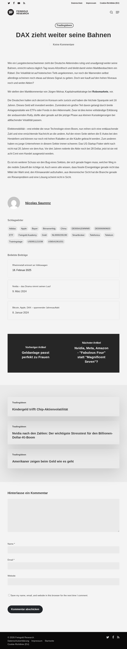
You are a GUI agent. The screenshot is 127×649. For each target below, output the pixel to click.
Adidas (12, 228)
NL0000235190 (59, 235)
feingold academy (28, 235)
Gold (44, 235)
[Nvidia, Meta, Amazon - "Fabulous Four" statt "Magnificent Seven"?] (91, 353)
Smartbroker (78, 235)
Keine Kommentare (63, 44)
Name (11, 544)
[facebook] (14, 3)
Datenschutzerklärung (18, 641)
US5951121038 (35, 241)
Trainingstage (15, 241)
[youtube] (19, 3)
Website (11, 575)
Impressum (36, 641)
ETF (11, 235)
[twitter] (9, 3)
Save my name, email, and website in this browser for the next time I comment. (49, 595)
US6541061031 (56, 241)
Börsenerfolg (49, 228)
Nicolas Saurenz (38, 203)
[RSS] (24, 3)
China (63, 228)
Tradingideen (64, 25)
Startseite (48, 641)
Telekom (109, 235)
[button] (117, 12)
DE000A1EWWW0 (81, 228)
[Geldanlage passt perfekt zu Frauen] (36, 353)
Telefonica (95, 235)
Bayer (35, 228)
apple (24, 228)
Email (11, 560)
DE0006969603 (102, 228)
